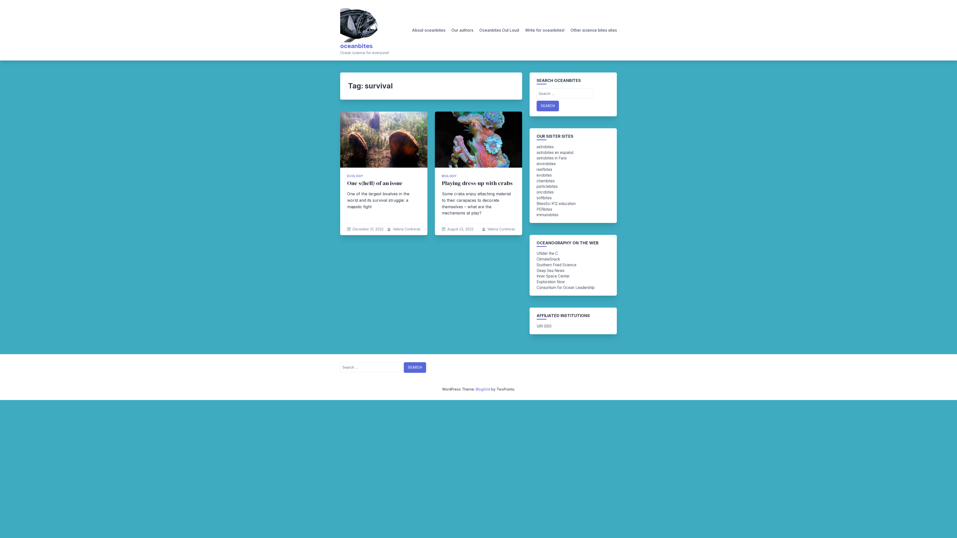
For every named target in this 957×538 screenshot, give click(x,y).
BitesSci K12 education (556, 203)
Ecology (355, 176)
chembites (546, 181)
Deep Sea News (550, 270)
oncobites (545, 192)
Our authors (462, 30)
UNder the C (547, 253)
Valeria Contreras (406, 229)
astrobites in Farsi (552, 158)
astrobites (545, 146)
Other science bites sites (593, 30)
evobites (544, 175)
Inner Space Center (553, 276)
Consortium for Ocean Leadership (566, 287)
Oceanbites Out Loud (499, 30)
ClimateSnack (548, 259)
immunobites (547, 214)
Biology (449, 176)
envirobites (546, 163)
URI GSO (544, 326)
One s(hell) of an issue (374, 183)
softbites (544, 198)
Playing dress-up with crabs (477, 183)
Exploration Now (551, 281)
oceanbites (356, 46)
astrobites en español (555, 152)
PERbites (544, 209)
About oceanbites (428, 30)
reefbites (544, 169)
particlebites (547, 186)
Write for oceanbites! (544, 30)
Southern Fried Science (556, 265)
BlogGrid (483, 389)
